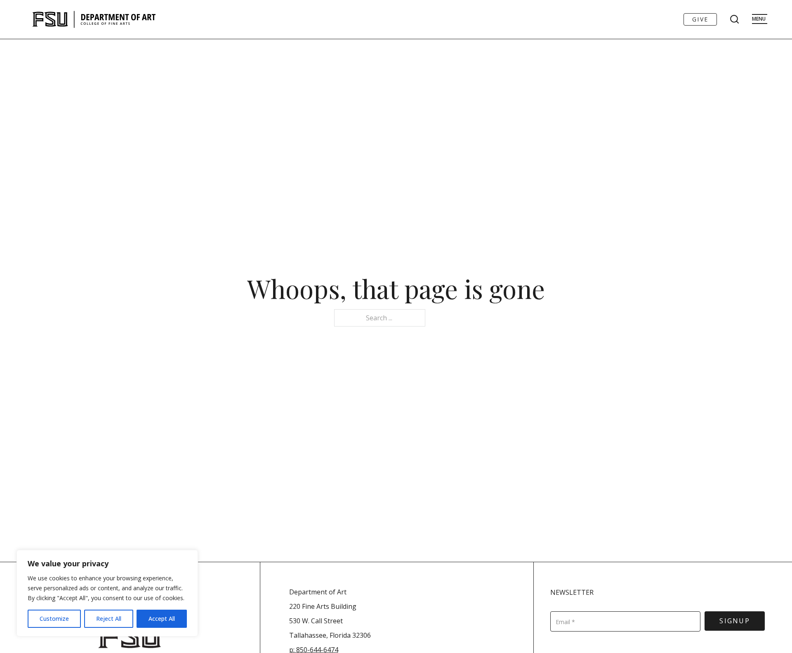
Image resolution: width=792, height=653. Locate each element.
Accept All (161, 618)
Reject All (108, 618)
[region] (107, 593)
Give (700, 19)
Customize (54, 618)
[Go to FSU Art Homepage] (118, 19)
